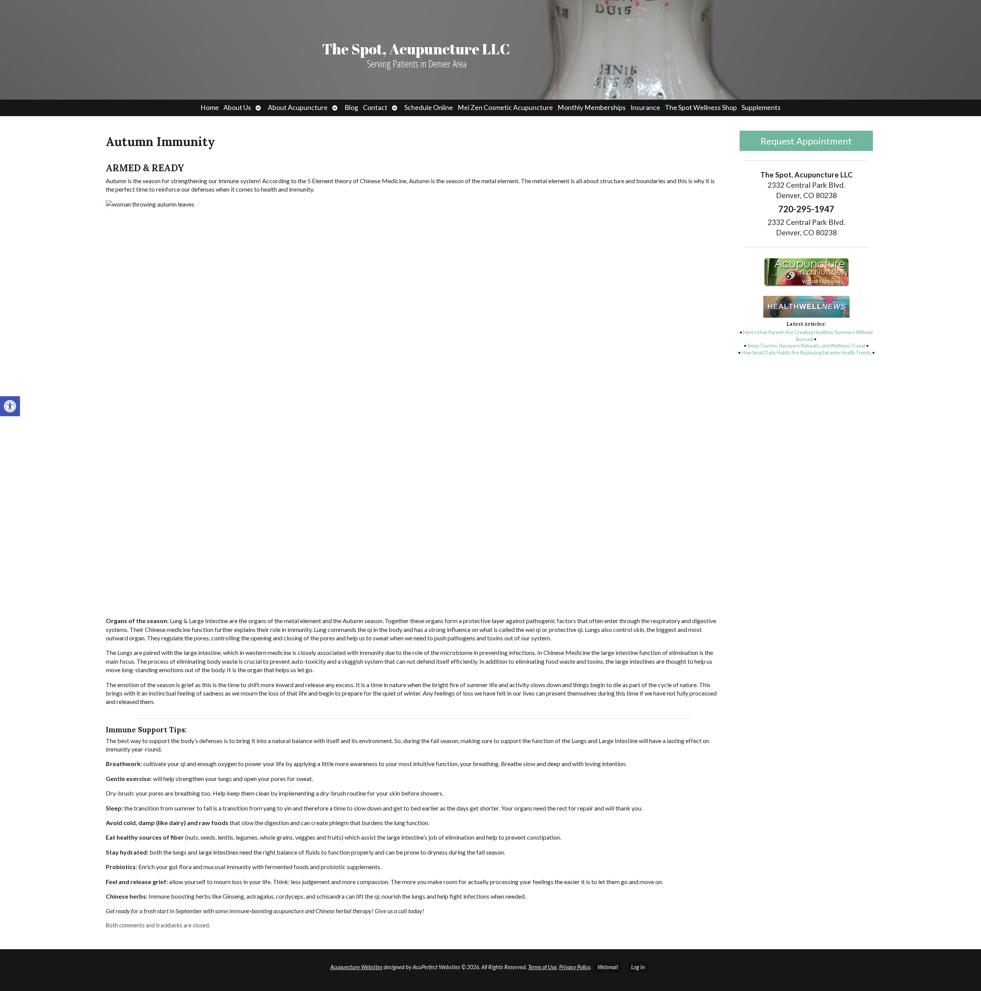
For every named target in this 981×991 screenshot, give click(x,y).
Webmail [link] (607, 967)
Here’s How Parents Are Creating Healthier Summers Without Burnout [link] (808, 335)
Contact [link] (375, 107)
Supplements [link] (761, 107)
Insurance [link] (645, 107)
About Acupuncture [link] (298, 107)
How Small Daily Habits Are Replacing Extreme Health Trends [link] (806, 352)
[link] (10, 406)
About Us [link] (237, 107)
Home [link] (209, 107)
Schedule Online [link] (428, 107)
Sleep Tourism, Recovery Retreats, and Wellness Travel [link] (806, 346)
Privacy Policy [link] (574, 967)
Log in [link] (638, 967)
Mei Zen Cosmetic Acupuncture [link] (505, 107)
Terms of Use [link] (542, 967)
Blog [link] (351, 107)
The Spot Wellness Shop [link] (701, 107)
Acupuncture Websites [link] (356, 967)
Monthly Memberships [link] (592, 107)
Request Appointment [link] (806, 140)
